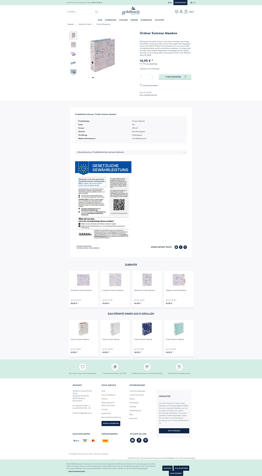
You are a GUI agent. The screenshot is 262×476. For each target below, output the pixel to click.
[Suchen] (96, 12)
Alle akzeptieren (181, 468)
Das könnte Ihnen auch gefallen (131, 314)
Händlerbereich (135, 411)
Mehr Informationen (76, 471)
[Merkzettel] (177, 12)
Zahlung (104, 399)
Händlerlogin (180, 2)
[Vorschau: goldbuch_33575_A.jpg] (73, 44)
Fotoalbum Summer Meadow (81, 290)
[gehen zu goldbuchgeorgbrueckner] (145, 440)
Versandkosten (170, 458)
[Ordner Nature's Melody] (147, 329)
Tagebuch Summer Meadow (176, 290)
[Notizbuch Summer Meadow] (147, 280)
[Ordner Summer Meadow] (83, 329)
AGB (103, 391)
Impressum (134, 418)
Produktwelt (134, 403)
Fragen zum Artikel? (84, 246)
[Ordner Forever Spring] (115, 329)
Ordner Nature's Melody (143, 339)
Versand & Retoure (108, 395)
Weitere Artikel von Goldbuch (88, 248)
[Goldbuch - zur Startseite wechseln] (131, 10)
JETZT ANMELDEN (174, 431)
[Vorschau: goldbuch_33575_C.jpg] (73, 63)
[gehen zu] (93, 77)
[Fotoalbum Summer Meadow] (83, 280)
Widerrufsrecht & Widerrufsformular (108, 404)
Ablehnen (167, 468)
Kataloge (133, 407)
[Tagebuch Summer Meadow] (178, 280)
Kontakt (104, 409)
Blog (170, 2)
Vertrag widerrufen (111, 423)
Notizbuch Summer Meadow (144, 290)
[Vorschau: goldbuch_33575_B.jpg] (73, 54)
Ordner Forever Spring (110, 339)
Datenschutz (106, 413)
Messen (132, 399)
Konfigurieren (176, 473)
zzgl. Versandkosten (151, 63)
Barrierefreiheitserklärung (111, 417)
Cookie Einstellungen (137, 391)
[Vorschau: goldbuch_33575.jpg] (73, 35)
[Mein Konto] (181, 12)
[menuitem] (83, 12)
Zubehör (131, 265)
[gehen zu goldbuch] (132, 440)
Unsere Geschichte (137, 395)
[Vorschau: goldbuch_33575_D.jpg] (73, 72)
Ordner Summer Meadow (80, 339)
